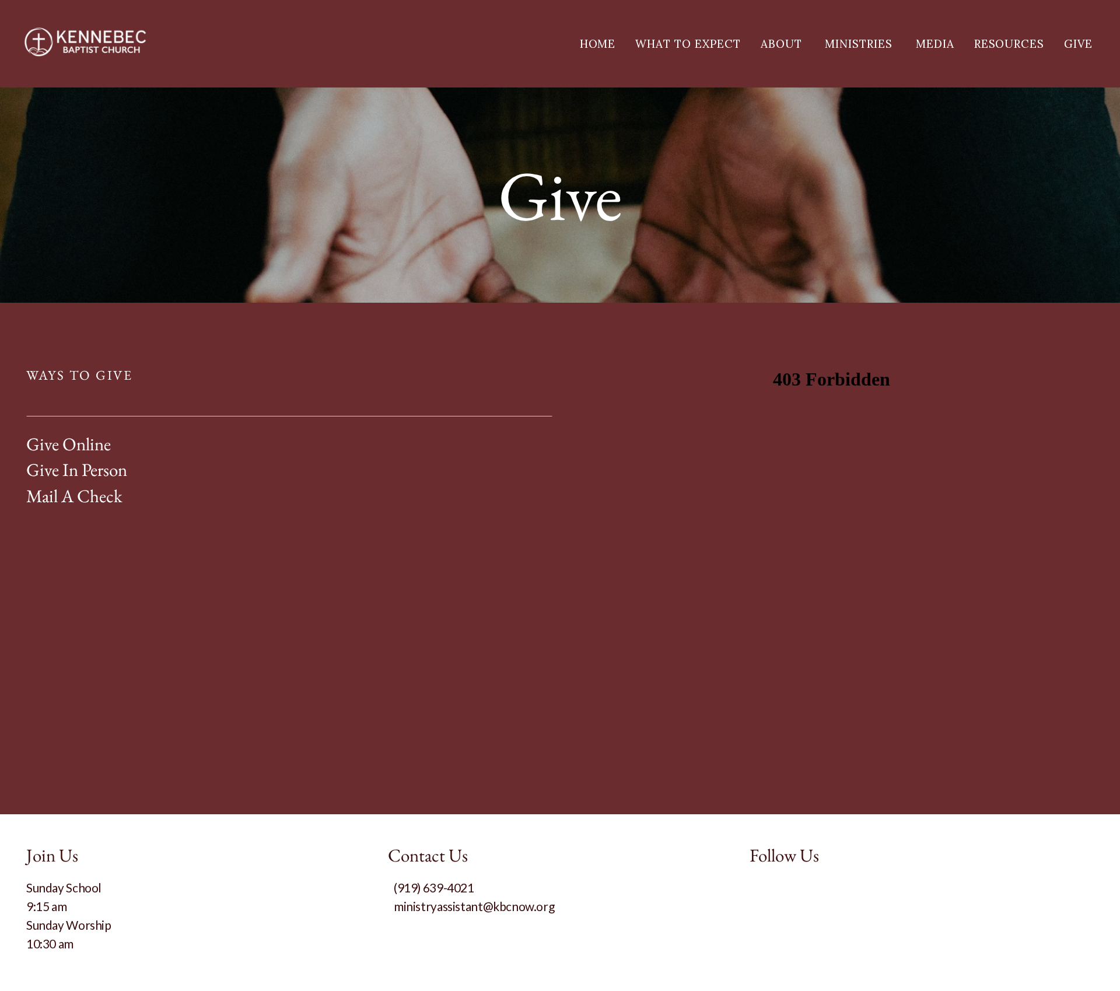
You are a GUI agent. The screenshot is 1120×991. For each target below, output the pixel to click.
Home (598, 44)
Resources (1009, 44)
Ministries (860, 44)
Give (1078, 44)
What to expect (687, 44)
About (783, 44)
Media (935, 44)
